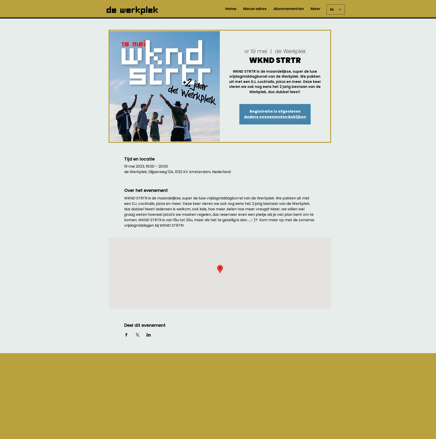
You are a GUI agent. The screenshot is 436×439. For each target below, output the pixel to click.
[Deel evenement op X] (137, 335)
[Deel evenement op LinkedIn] (148, 335)
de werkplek (133, 9)
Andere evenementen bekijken (275, 116)
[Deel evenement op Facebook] (126, 335)
